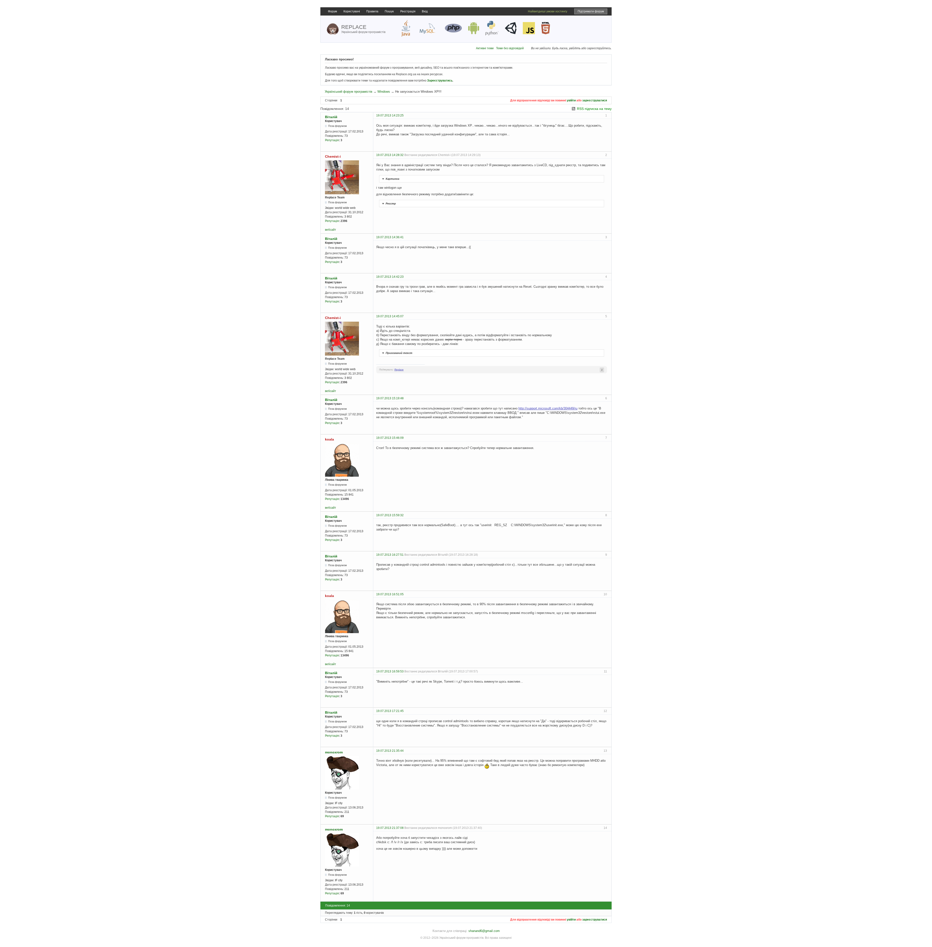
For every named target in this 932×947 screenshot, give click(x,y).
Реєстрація (408, 11)
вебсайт (330, 229)
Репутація (332, 140)
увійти (571, 100)
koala (329, 439)
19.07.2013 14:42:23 (390, 276)
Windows (383, 91)
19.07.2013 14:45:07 (390, 316)
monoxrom (334, 752)
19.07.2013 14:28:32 (390, 155)
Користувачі (351, 11)
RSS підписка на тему (594, 109)
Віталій (331, 117)
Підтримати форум (591, 11)
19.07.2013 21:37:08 (390, 828)
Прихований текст (397, 352)
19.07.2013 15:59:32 (390, 515)
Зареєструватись (439, 80)
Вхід (425, 11)
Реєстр (389, 203)
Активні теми (485, 48)
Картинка (390, 178)
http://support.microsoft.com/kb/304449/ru (547, 408)
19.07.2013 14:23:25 (390, 115)
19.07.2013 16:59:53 (390, 671)
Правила (372, 11)
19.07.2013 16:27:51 (390, 554)
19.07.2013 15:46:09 (390, 438)
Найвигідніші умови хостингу (547, 11)
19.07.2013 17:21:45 (390, 711)
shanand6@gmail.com (484, 931)
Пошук (389, 11)
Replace (399, 369)
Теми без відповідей (510, 48)
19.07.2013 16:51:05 (390, 594)
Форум (332, 11)
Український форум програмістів (348, 91)
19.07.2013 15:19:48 (390, 398)
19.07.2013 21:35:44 (390, 750)
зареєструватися (594, 100)
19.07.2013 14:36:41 (390, 237)
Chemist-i (333, 156)
